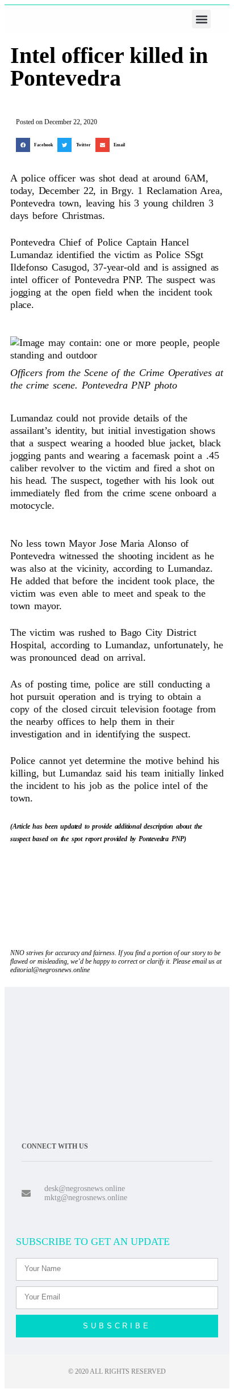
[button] (201, 19)
